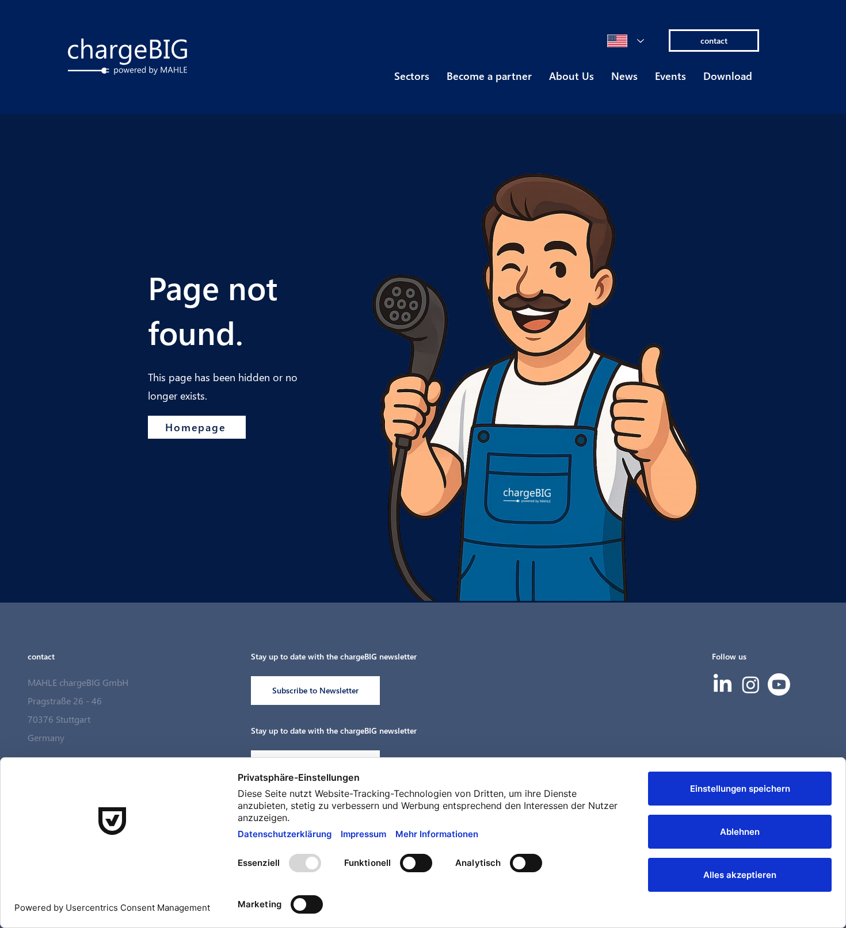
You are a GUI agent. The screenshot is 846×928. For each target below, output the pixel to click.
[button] (412, 79)
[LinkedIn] (722, 684)
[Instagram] (751, 684)
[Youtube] (779, 684)
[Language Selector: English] (625, 41)
